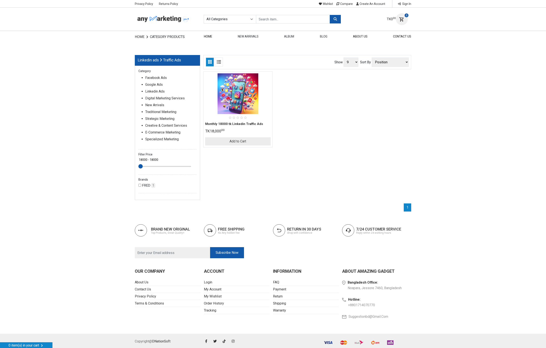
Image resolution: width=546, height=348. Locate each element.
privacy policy (145, 296)
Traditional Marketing (160, 112)
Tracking (210, 310)
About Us (360, 36)
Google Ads (154, 85)
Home (139, 37)
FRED (147, 185)
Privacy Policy (144, 4)
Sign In (406, 4)
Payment (279, 289)
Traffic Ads (172, 60)
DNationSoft (161, 341)
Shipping (279, 303)
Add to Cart (237, 141)
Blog (323, 36)
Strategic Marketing (159, 119)
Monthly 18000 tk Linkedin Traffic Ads (234, 124)
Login (208, 282)
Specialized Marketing (162, 139)
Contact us (143, 289)
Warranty (279, 310)
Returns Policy (168, 4)
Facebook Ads (156, 78)
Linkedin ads (148, 60)
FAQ (276, 282)
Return (278, 296)
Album (289, 36)
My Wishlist (213, 296)
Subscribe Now (227, 253)
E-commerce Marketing (162, 132)
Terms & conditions (149, 303)
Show (338, 62)
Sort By (365, 62)
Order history (214, 303)
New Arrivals (248, 36)
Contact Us (402, 36)
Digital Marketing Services (165, 98)
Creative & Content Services (166, 125)
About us (141, 282)
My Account (212, 289)
